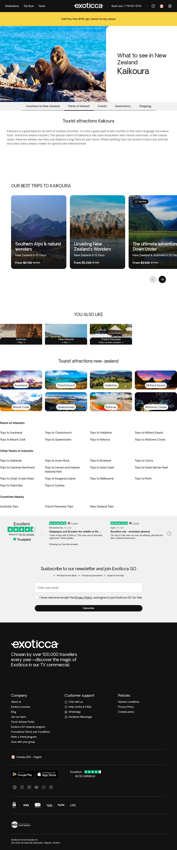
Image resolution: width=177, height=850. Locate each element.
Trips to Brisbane (100, 460)
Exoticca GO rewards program (28, 726)
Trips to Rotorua (100, 439)
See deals (88, 21)
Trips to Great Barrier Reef (151, 467)
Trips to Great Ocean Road (17, 478)
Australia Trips (9, 506)
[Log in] (170, 6)
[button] (88, 608)
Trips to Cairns (144, 460)
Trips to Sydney (55, 485)
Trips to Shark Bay (11, 485)
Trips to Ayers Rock (57, 460)
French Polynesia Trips (59, 506)
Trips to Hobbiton (101, 432)
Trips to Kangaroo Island (60, 478)
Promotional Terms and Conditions (30, 731)
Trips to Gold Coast (102, 467)
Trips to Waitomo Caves (150, 439)
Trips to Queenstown (58, 439)
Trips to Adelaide (11, 460)
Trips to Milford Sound (149, 432)
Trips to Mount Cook (12, 439)
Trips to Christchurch (58, 432)
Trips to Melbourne (102, 478)
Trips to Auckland (11, 432)
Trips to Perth (143, 478)
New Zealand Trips (102, 506)
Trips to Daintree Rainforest (17, 467)
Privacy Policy (83, 597)
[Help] (153, 6)
